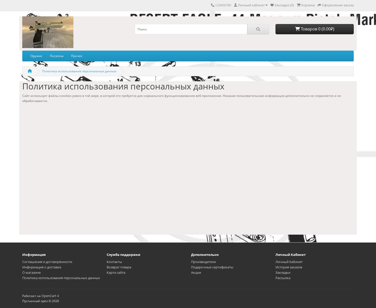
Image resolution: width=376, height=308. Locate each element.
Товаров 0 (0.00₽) (317, 29)
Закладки (282, 272)
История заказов (288, 267)
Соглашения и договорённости (47, 261)
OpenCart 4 (50, 295)
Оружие (36, 56)
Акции (196, 272)
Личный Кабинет (289, 261)
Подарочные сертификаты (212, 267)
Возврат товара (119, 267)
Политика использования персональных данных (79, 71)
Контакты (114, 261)
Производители (203, 261)
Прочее (76, 56)
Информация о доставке (41, 267)
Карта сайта (116, 272)
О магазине (31, 272)
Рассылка (282, 278)
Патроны (56, 56)
